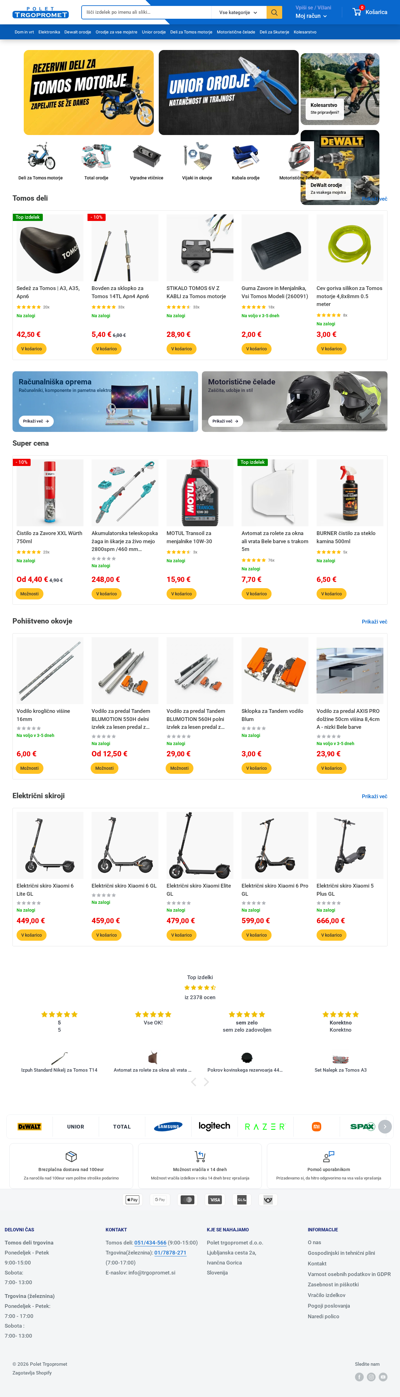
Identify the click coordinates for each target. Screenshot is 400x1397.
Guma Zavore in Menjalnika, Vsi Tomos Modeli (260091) (275, 292)
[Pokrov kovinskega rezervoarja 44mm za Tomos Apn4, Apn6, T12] (153, 1058)
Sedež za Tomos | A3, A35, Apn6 (48, 292)
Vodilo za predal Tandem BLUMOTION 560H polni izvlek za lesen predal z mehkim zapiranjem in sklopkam (196, 719)
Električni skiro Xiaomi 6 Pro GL (275, 890)
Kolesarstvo (305, 31)
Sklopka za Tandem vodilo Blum (272, 715)
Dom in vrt (24, 31)
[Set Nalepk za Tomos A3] (247, 1058)
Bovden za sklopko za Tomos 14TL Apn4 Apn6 (120, 292)
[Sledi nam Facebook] (359, 1376)
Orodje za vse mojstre (117, 31)
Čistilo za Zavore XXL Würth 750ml (49, 537)
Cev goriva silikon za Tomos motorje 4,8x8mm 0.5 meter (349, 296)
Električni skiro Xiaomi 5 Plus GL (345, 890)
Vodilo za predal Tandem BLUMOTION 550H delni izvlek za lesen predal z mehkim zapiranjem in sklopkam (121, 719)
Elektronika (49, 31)
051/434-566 (150, 1242)
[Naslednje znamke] (385, 1127)
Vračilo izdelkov (326, 1295)
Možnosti (29, 593)
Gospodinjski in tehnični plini (341, 1253)
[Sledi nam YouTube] (383, 1376)
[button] (195, 1082)
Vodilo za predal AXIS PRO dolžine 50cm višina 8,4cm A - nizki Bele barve (348, 719)
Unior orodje (154, 31)
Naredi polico (323, 1316)
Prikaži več (375, 199)
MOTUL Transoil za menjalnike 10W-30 (189, 537)
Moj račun (309, 16)
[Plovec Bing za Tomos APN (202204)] (340, 1058)
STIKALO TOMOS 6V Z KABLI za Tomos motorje (196, 292)
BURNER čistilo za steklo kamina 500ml (346, 537)
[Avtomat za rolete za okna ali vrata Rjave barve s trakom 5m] (59, 1058)
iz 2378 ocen (200, 997)
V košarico (31, 348)
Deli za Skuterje (274, 31)
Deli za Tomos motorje (191, 31)
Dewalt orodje (77, 31)
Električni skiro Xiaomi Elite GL (199, 890)
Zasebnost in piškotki (333, 1284)
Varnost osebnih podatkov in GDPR (349, 1274)
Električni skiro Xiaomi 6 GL (124, 886)
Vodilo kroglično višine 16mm (43, 715)
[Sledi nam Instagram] (371, 1376)
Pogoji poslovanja (329, 1306)
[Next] (387, 285)
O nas (314, 1242)
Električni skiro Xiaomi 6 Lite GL (45, 890)
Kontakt (317, 1263)
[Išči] (274, 12)
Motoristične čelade (236, 31)
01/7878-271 (170, 1252)
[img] (200, 988)
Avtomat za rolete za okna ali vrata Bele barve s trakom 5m (275, 541)
